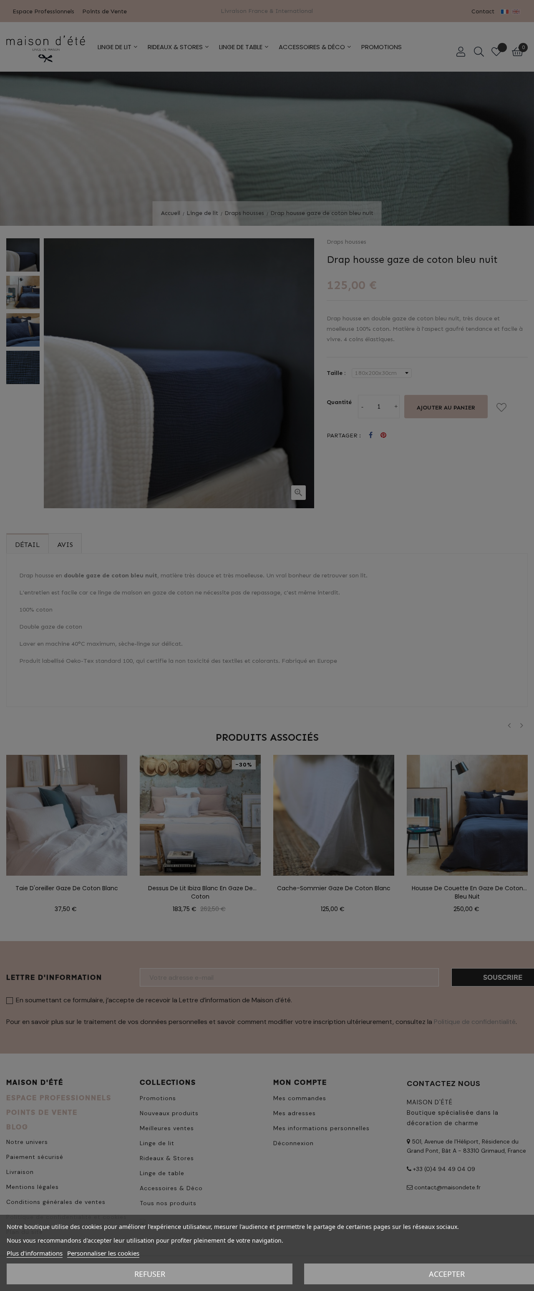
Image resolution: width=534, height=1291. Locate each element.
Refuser (149, 1274)
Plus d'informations (35, 1253)
